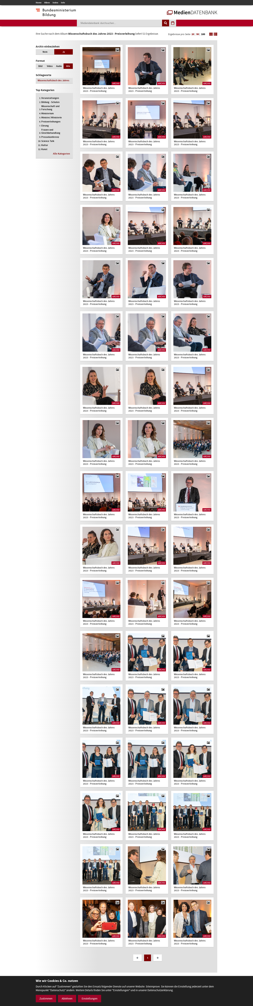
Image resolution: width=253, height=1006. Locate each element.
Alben (47, 2)
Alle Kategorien (61, 153)
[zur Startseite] (192, 13)
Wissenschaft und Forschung (50, 108)
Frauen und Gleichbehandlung (50, 131)
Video (50, 66)
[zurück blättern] (137, 957)
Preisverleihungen (50, 121)
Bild (40, 66)
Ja (63, 51)
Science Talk (47, 141)
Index (55, 2)
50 (197, 34)
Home (38, 2)
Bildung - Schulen (50, 102)
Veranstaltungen (50, 98)
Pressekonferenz (50, 137)
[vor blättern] (157, 957)
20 (193, 34)
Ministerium (47, 113)
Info (63, 2)
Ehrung (45, 125)
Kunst (44, 149)
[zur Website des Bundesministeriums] (56, 15)
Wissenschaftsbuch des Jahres (53, 80)
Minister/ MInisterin (51, 117)
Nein (45, 51)
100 (203, 34)
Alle (68, 66)
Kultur (44, 145)
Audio (59, 66)
